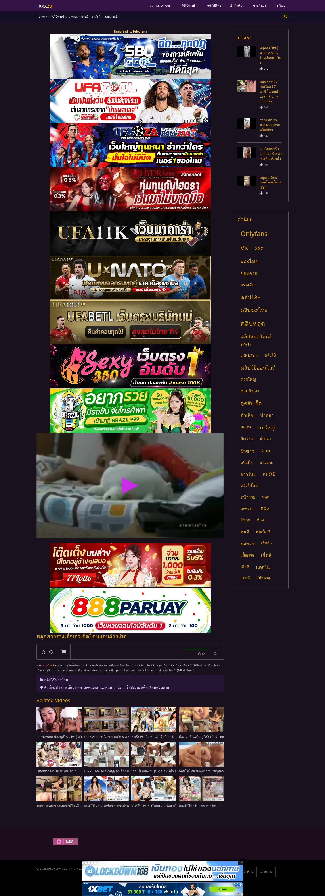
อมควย (247, 543)
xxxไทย (249, 261)
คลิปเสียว (249, 356)
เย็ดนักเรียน (237, 6)
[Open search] (285, 16)
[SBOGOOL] (130, 56)
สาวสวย (266, 462)
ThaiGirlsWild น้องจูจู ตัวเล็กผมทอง (109, 771)
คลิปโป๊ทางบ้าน (188, 6)
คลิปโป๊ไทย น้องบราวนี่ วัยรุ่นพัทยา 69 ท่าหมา (211, 771)
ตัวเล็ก (49, 687)
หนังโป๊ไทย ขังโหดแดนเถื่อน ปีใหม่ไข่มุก (160, 806)
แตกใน (263, 567)
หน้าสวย (248, 497)
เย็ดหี (266, 555)
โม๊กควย (263, 578)
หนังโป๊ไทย (214, 6)
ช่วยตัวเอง (259, 6)
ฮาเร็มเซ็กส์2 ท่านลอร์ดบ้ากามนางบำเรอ (160, 736)
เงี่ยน (120, 687)
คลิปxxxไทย (254, 309)
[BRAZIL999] (130, 410)
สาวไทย (248, 474)
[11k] (130, 233)
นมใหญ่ (266, 427)
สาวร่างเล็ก (64, 687)
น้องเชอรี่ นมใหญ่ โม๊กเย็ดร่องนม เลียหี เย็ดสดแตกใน (216, 736)
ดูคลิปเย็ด (251, 403)
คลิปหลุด (253, 323)
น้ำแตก (265, 438)
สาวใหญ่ (280, 6)
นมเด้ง (246, 426)
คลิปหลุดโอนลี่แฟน (256, 340)
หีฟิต (264, 509)
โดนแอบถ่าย (159, 687)
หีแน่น (110, 687)
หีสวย (245, 520)
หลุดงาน (247, 508)
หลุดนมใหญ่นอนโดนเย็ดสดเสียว (271, 182)
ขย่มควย (249, 273)
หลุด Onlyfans (160, 6)
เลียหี (245, 566)
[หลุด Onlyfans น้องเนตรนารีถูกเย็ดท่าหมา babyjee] (246, 51)
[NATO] (130, 278)
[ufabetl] (130, 322)
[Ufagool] (130, 101)
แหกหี (245, 577)
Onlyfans (254, 233)
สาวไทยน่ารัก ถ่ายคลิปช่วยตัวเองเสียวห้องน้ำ (271, 153)
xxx (259, 247)
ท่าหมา (267, 415)
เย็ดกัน (266, 542)
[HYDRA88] (130, 189)
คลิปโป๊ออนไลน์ (258, 367)
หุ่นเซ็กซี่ (263, 531)
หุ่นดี (245, 532)
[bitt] (130, 366)
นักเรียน (247, 438)
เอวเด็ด (142, 687)
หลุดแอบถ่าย (93, 687)
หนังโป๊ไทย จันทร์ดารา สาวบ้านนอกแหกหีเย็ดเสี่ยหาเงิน (123, 806)
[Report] (63, 652)
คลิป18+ (250, 297)
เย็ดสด (130, 687)
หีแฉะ (261, 519)
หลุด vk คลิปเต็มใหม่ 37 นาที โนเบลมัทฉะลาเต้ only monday (270, 91)
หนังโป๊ (269, 474)
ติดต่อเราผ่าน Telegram (130, 31)
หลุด (78, 687)
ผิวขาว (247, 451)
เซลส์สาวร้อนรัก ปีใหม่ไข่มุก (56, 771)
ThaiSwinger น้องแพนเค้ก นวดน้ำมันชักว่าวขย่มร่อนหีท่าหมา (127, 736)
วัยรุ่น (265, 450)
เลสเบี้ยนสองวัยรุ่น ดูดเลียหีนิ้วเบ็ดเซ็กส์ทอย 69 (164, 771)
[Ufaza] (130, 145)
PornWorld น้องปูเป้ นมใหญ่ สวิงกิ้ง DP (64, 736)
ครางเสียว (248, 284)
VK (244, 247)
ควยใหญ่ (248, 379)
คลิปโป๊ (270, 355)
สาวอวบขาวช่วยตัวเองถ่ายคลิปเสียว (270, 125)
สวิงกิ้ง (247, 463)
